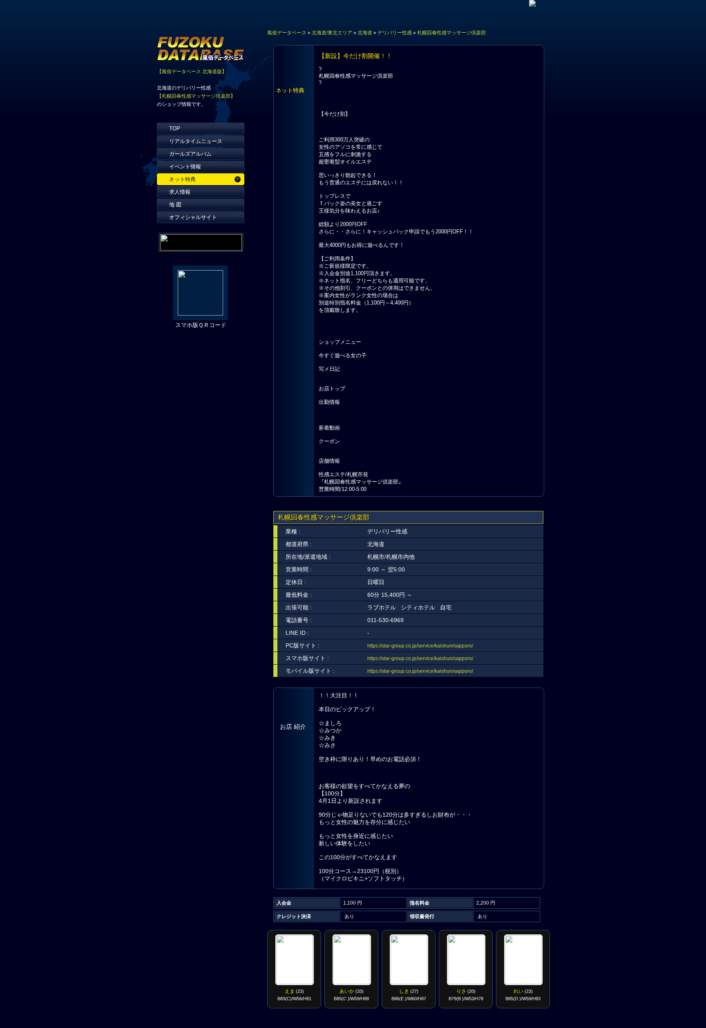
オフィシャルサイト (193, 217)
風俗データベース (286, 33)
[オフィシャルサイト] (532, 4)
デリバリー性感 (395, 33)
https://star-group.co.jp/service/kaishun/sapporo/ (420, 646)
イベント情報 (185, 166)
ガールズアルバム (190, 154)
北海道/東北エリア (332, 33)
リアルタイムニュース (195, 141)
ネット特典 (182, 179)
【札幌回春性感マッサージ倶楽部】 (196, 96)
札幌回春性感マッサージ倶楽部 (451, 33)
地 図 (175, 205)
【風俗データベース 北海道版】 (192, 71)
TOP (174, 128)
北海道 (364, 33)
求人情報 (179, 192)
